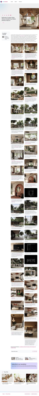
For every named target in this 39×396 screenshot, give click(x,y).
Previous (34, 372)
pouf (19, 71)
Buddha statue (17, 146)
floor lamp (15, 285)
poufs (12, 161)
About (16, 1)
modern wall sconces (19, 254)
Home (12, 1)
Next (36, 372)
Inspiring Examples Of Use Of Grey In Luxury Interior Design (7, 37)
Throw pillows (13, 160)
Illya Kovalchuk (22, 35)
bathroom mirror (33, 185)
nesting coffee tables (28, 143)
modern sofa (27, 142)
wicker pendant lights (14, 56)
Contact (20, 1)
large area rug (27, 56)
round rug (16, 70)
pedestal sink (13, 201)
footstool (16, 73)
